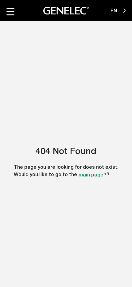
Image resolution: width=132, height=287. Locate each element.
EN (114, 11)
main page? (92, 175)
